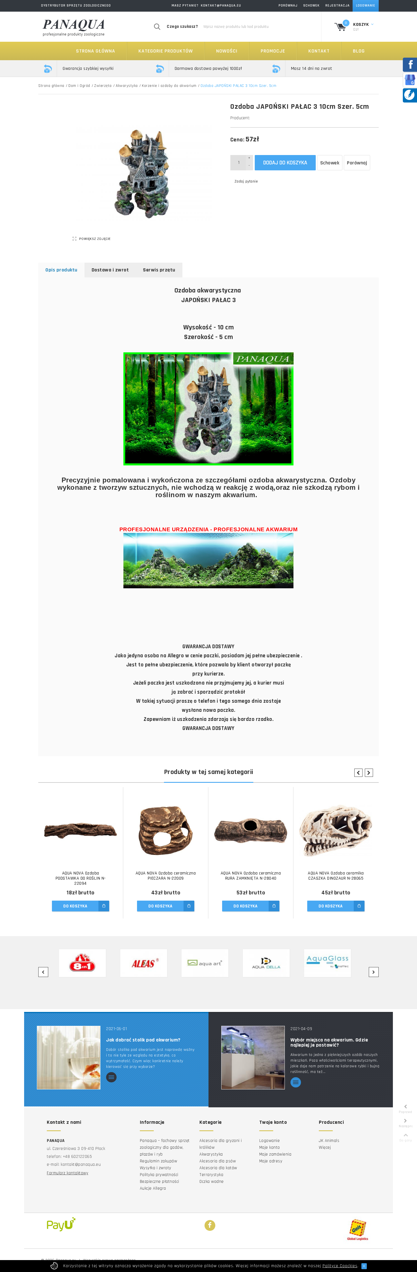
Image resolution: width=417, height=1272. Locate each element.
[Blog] (409, 94)
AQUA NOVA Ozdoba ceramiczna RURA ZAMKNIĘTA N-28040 (251, 876)
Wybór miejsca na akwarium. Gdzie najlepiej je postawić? (329, 1042)
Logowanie (269, 1140)
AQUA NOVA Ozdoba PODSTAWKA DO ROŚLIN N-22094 (81, 878)
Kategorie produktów (165, 51)
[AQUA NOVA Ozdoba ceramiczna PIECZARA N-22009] (165, 830)
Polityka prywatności (159, 1174)
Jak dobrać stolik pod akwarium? (143, 1040)
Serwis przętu (159, 270)
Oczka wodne (211, 1181)
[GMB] (410, 79)
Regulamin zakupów (158, 1161)
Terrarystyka (211, 1174)
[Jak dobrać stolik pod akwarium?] (68, 1057)
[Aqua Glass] (331, 963)
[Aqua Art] (208, 963)
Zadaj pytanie (246, 181)
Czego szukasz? (182, 26)
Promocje (273, 51)
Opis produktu (61, 270)
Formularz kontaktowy (67, 1173)
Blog (359, 51)
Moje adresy (271, 1161)
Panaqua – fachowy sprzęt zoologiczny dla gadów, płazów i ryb (165, 1147)
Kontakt (319, 51)
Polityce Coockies (340, 1266)
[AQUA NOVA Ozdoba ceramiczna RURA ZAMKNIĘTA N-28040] (250, 830)
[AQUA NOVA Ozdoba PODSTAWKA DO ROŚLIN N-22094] (80, 830)
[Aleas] (147, 963)
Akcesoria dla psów (217, 1161)
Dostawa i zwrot (110, 270)
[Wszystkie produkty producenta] (251, 118)
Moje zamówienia (275, 1154)
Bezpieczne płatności (159, 1181)
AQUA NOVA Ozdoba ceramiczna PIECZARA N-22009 (166, 876)
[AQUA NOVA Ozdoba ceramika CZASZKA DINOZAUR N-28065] (335, 830)
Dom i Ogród (79, 85)
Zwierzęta (103, 85)
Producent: (240, 118)
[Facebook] (210, 1225)
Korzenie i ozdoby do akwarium (169, 85)
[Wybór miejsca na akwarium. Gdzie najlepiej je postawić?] (253, 1057)
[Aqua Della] (270, 963)
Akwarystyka (127, 85)
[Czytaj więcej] (111, 1077)
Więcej (325, 1147)
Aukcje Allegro (153, 1188)
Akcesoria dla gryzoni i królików (220, 1144)
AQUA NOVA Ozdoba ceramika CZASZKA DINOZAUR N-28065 (336, 876)
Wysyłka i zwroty (155, 1168)
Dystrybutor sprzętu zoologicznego (76, 5)
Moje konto (269, 1147)
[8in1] (86, 963)
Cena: (237, 139)
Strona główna (95, 51)
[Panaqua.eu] (73, 27)
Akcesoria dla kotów (218, 1168)
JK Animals (329, 1140)
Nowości (226, 51)
